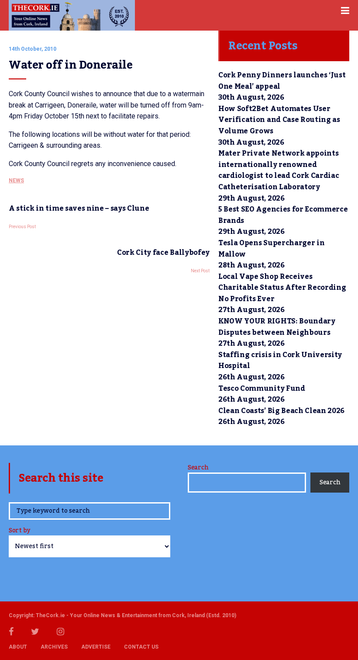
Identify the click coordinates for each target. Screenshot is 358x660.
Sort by (19, 531)
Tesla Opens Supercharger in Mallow (271, 248)
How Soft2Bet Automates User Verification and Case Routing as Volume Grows (279, 120)
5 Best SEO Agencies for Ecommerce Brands (283, 215)
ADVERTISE (95, 647)
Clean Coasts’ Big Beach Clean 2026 (281, 411)
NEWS (16, 180)
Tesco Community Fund (261, 389)
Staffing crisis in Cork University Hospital (280, 360)
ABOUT (18, 647)
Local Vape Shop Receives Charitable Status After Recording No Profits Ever (282, 288)
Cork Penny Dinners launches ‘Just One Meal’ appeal (281, 81)
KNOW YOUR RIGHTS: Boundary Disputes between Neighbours (276, 327)
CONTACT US (141, 647)
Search (198, 468)
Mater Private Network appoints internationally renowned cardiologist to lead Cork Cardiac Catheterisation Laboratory (278, 170)
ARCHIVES (54, 647)
